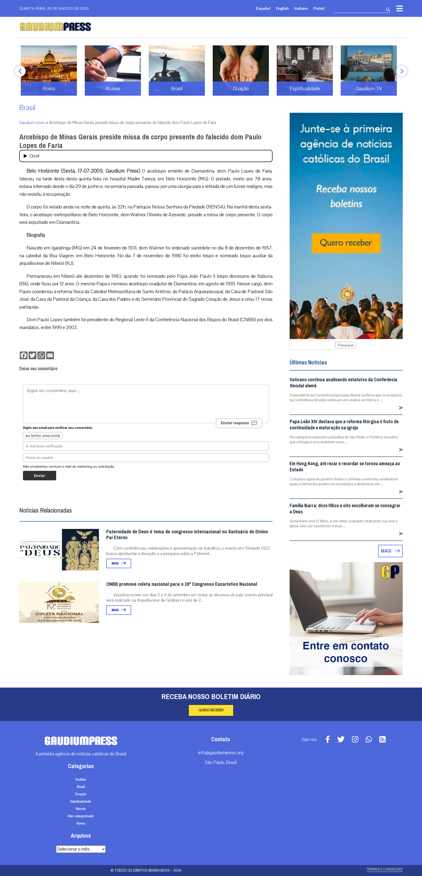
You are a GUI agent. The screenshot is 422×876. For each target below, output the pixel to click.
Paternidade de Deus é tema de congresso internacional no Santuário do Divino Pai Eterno (187, 534)
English (282, 8)
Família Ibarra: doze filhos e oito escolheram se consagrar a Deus (345, 509)
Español (263, 8)
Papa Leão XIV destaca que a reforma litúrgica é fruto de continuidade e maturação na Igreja (344, 425)
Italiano (301, 8)
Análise (80, 779)
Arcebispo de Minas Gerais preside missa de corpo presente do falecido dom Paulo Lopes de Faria (140, 141)
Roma (81, 823)
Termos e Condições (385, 869)
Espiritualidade (80, 801)
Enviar (39, 475)
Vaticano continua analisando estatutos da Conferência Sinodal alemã (343, 383)
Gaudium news (32, 122)
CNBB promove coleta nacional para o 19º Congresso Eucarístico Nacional (181, 584)
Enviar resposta (235, 423)
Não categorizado (81, 816)
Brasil (27, 108)
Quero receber (211, 710)
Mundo (81, 809)
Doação (80, 794)
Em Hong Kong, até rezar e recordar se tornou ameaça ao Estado (345, 467)
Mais (115, 563)
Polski (319, 8)
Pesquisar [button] (345, 345)
